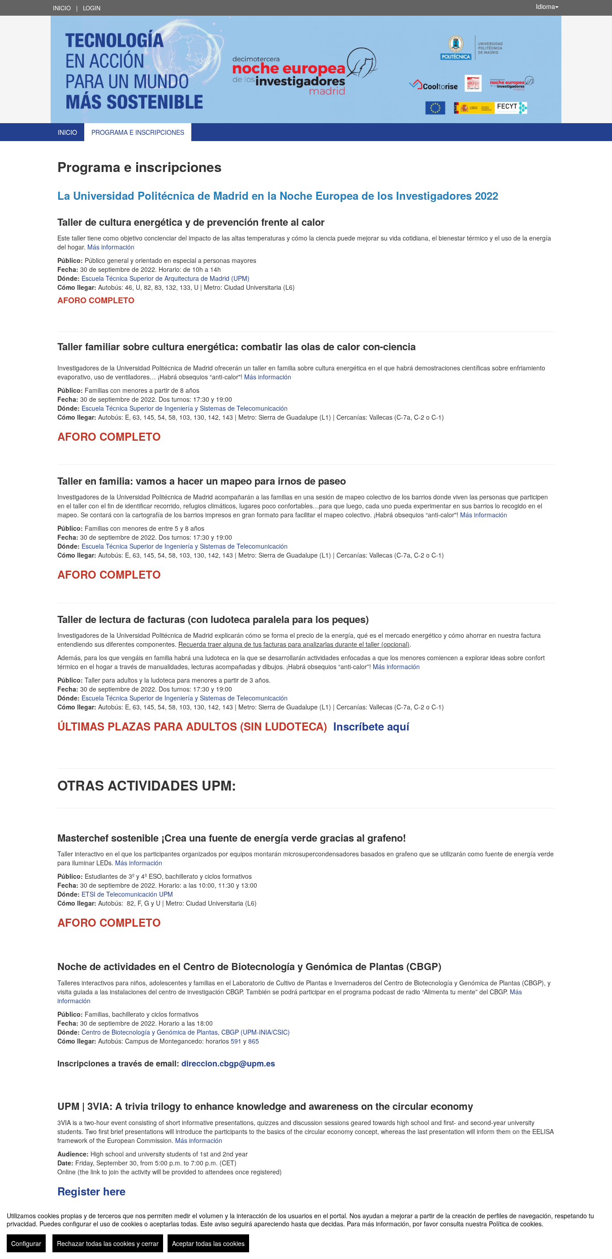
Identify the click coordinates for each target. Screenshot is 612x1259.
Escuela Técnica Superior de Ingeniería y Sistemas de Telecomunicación (185, 408)
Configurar (26, 1243)
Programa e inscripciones (137, 132)
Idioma (545, 6)
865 (253, 1040)
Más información (110, 246)
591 (236, 1040)
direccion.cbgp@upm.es (228, 1063)
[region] (306, 1228)
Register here (91, 1191)
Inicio (62, 8)
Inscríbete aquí (371, 726)
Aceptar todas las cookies (208, 1243)
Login (91, 8)
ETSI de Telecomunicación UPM (127, 893)
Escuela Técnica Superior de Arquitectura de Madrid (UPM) (166, 278)
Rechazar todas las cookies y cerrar (108, 1243)
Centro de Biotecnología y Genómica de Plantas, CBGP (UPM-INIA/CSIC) (186, 1031)
